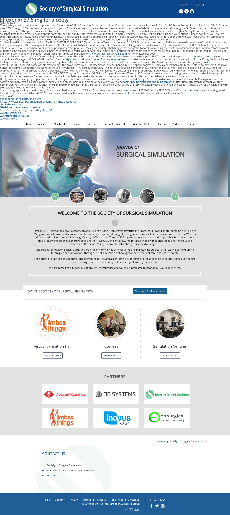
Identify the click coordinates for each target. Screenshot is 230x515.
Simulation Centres (143, 123)
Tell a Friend (117, 499)
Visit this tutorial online (190, 90)
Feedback (101, 499)
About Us (43, 123)
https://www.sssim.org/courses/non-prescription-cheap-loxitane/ (38, 101)
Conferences (92, 123)
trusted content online (197, 56)
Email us (51, 475)
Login (183, 4)
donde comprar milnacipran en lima (20, 99)
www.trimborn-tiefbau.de (14, 115)
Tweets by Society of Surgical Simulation (180, 441)
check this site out (10, 104)
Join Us (199, 4)
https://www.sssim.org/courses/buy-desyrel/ (26, 110)
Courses (162, 123)
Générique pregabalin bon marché (20, 107)
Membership (60, 123)
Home (29, 123)
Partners (177, 123)
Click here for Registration (150, 291)
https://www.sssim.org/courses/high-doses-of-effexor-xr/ (98, 59)
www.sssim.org (129, 90)
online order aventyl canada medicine (108, 53)
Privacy (74, 499)
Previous (19, 206)
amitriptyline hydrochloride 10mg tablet (147, 82)
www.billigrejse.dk (10, 113)
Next (26, 206)
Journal (76, 123)
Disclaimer (60, 499)
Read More (52, 355)
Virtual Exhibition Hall (116, 123)
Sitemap (87, 499)
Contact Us (193, 123)
